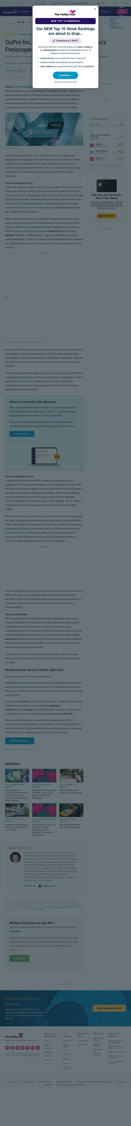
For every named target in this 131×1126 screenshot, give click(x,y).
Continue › (65, 75)
